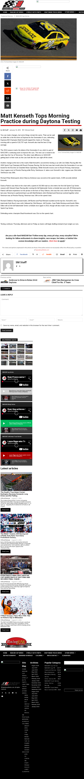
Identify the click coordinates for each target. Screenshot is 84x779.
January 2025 (35, 706)
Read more (5, 510)
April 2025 (35, 700)
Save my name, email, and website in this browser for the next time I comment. (31, 325)
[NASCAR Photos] (81, 130)
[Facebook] (7, 76)
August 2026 (35, 665)
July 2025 (34, 693)
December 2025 (36, 683)
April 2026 (35, 674)
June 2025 (35, 696)
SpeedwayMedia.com (42, 250)
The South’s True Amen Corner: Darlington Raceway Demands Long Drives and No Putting (14, 494)
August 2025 (35, 691)
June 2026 (35, 670)
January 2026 (35, 681)
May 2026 (34, 672)
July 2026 (34, 668)
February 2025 (36, 704)
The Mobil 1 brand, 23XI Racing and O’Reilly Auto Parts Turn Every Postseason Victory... (14, 535)
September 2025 (36, 689)
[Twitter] (68, 130)
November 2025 (36, 685)
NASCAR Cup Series (22, 16)
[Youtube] (77, 130)
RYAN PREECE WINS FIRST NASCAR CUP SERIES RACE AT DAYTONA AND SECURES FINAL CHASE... (15, 577)
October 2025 (36, 687)
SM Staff (5, 130)
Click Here (53, 241)
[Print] (7, 105)
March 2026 (35, 676)
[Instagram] (72, 130)
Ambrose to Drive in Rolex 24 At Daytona (23, 281)
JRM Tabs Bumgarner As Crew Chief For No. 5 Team (65, 281)
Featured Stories (7, 16)
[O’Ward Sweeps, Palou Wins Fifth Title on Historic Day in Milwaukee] (16, 605)
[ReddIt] (7, 91)
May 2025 (34, 698)
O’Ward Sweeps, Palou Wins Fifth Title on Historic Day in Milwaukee (15, 617)
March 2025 (35, 702)
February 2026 (36, 678)
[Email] (7, 98)
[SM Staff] (8, 265)
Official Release (5, 498)
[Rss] (16, 693)
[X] (7, 83)
